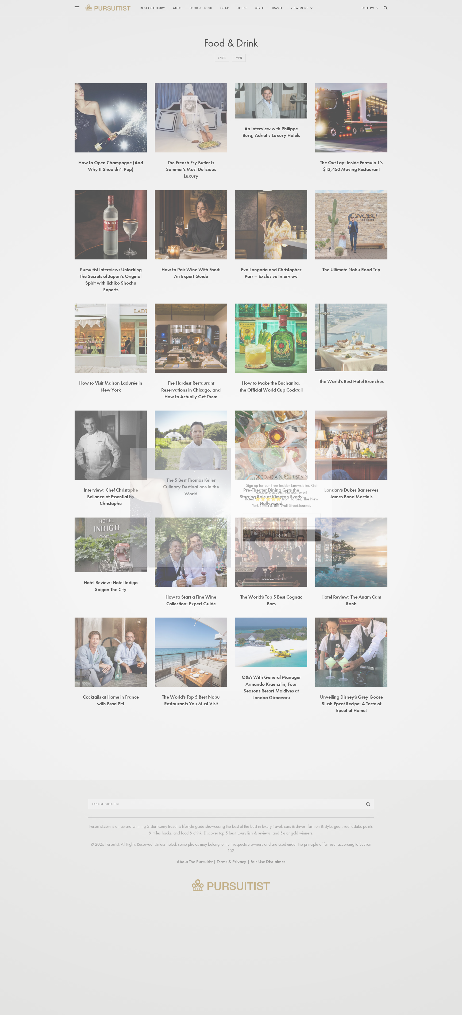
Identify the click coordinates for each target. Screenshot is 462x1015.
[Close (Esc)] (327, 455)
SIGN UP (283, 536)
